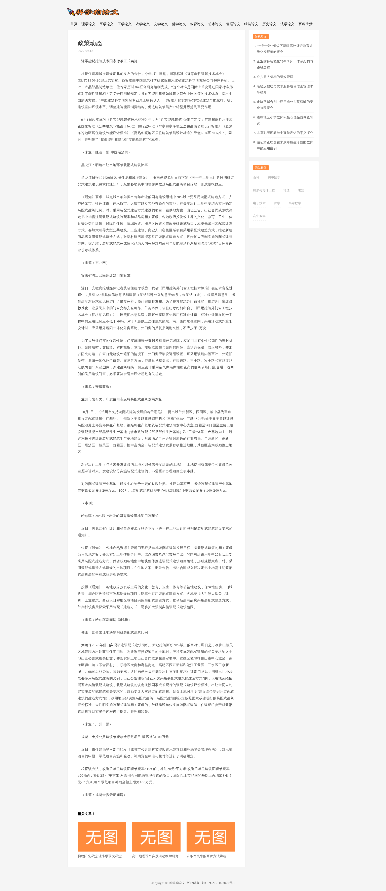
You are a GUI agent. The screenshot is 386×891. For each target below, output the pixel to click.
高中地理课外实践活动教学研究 (155, 856)
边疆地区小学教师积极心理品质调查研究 (285, 120)
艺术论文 (215, 24)
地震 (301, 190)
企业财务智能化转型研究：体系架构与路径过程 (285, 64)
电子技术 (259, 203)
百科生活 (306, 24)
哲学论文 (179, 24)
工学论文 (125, 24)
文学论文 (161, 24)
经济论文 (251, 24)
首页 (73, 24)
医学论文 (107, 24)
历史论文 (269, 24)
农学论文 (143, 24)
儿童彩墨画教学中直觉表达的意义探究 (285, 132)
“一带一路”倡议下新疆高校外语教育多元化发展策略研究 (285, 49)
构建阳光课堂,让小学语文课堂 (100, 856)
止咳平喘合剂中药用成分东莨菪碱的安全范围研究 (285, 105)
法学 (277, 203)
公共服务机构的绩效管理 (275, 77)
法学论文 (287, 24)
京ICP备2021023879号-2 (218, 883)
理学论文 (88, 24)
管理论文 (233, 24)
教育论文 (197, 24)
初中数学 (274, 177)
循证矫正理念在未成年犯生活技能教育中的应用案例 (285, 145)
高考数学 (295, 203)
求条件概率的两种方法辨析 (206, 856)
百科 (256, 177)
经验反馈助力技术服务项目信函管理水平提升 (285, 89)
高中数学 (259, 216)
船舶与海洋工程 (264, 190)
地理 (286, 190)
